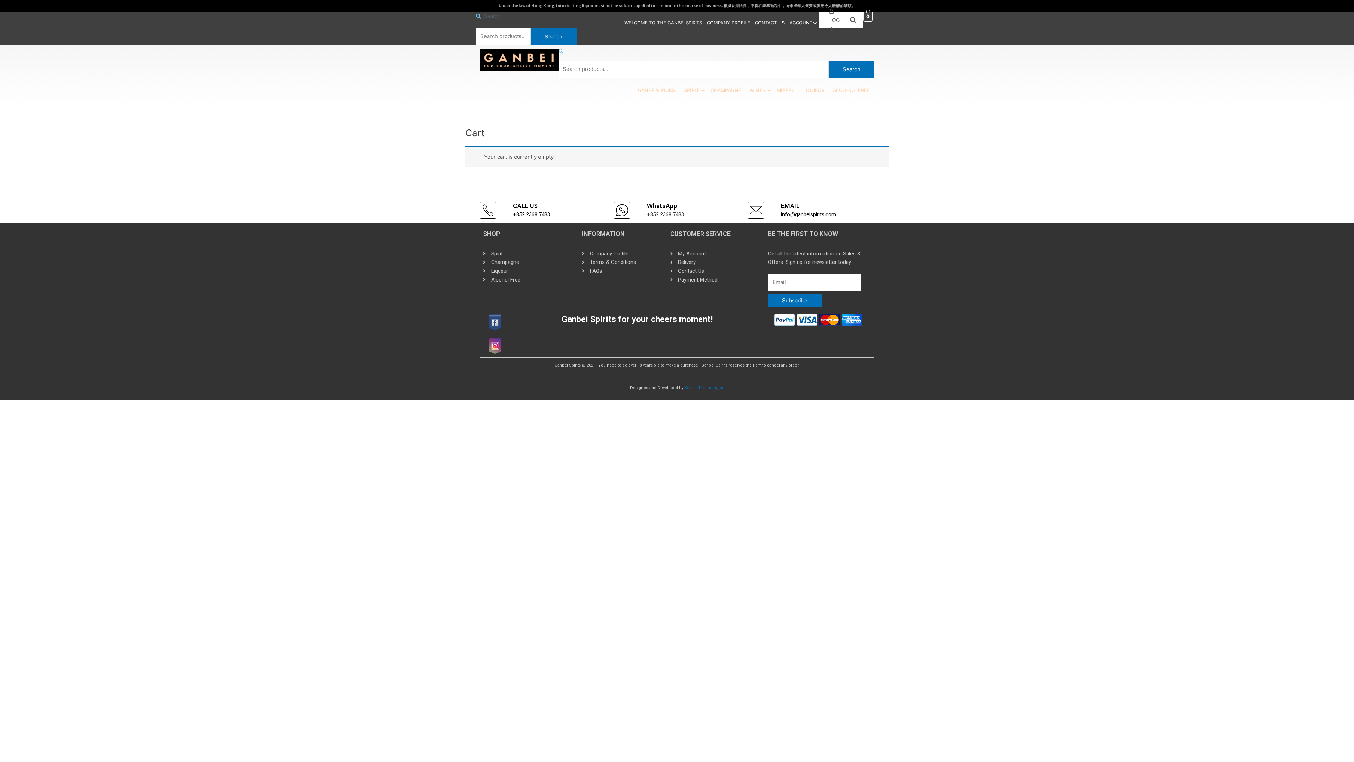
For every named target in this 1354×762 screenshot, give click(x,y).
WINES (758, 90)
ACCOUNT (800, 22)
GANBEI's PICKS (656, 90)
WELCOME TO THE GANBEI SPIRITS (663, 22)
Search (553, 36)
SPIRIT (691, 90)
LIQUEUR (813, 90)
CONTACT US (770, 22)
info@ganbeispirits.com (808, 214)
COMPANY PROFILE (728, 22)
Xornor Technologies (704, 388)
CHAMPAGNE (725, 90)
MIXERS (786, 90)
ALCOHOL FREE (851, 90)
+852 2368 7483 (531, 214)
